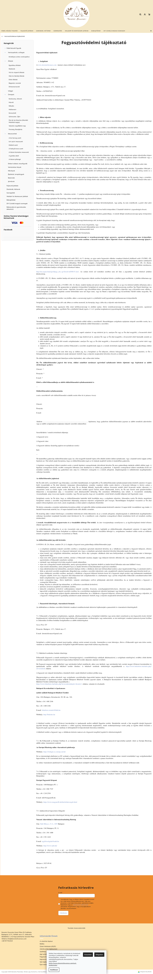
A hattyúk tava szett (16, 149)
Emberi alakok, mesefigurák (17, 163)
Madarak (12, 69)
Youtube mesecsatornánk (76, 928)
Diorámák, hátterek (13, 189)
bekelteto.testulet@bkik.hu (51, 710)
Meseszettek (12, 134)
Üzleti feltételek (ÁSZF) (48, 946)
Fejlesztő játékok (12, 186)
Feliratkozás (63, 913)
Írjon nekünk (44, 964)
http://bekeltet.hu (49, 714)
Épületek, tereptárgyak (16, 174)
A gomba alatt (14, 156)
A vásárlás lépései (46, 941)
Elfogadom (99, 954)
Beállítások (54, 970)
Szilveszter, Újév (14, 116)
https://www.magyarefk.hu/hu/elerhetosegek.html (60, 802)
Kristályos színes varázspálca (19, 57)
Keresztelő (12, 113)
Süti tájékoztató (45, 962)
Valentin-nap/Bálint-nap (17, 126)
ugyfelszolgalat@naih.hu (50, 841)
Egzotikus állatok (15, 65)
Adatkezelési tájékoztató (48, 949)
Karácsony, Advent (15, 99)
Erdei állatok (13, 79)
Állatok (10, 61)
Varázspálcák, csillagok (16, 52)
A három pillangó (15, 159)
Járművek (11, 181)
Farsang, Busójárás (15, 129)
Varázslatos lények (14, 167)
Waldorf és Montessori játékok (17, 196)
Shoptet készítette (145, 971)
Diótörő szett (13, 145)
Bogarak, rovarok (15, 83)
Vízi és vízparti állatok (16, 72)
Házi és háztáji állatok (16, 76)
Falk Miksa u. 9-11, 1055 (49, 824)
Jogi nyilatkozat (45, 954)
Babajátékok (11, 200)
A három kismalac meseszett (19, 152)
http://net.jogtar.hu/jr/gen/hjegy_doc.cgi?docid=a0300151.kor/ (57, 271)
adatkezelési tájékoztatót (80, 905)
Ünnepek (11, 94)
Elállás (42, 944)
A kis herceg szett (15, 138)
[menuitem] (9, 31)
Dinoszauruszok (14, 87)
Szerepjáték (11, 193)
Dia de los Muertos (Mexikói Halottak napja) (18, 121)
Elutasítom (88, 954)
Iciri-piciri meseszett (16, 141)
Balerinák (11, 178)
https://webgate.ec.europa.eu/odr (54, 752)
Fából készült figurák (14, 48)
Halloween (12, 109)
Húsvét (11, 102)
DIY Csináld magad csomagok (17, 203)
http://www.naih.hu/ (50, 846)
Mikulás (11, 106)
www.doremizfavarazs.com (47, 65)
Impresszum (44, 959)
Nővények (11, 171)
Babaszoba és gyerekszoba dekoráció (16, 208)
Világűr (10, 91)
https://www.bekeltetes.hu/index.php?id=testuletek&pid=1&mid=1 (59, 684)
